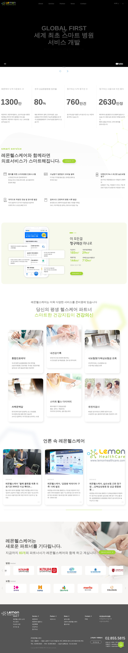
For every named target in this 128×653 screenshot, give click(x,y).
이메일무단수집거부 (105, 619)
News (66, 616)
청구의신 (35, 629)
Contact (87, 616)
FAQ (86, 619)
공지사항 (67, 619)
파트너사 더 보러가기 (106, 552)
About (15, 616)
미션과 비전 (16, 624)
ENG (120, 3)
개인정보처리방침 (104, 616)
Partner (52, 616)
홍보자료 (67, 624)
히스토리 (16, 621)
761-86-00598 (73, 644)
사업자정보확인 (104, 621)
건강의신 (35, 627)
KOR (115, 3)
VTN (125, 3)
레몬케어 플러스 (37, 621)
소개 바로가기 (68, 161)
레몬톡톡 (35, 624)
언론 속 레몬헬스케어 (70, 621)
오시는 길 (16, 627)
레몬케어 (35, 619)
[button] (68, 71)
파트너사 (53, 619)
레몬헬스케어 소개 (19, 619)
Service (35, 616)
